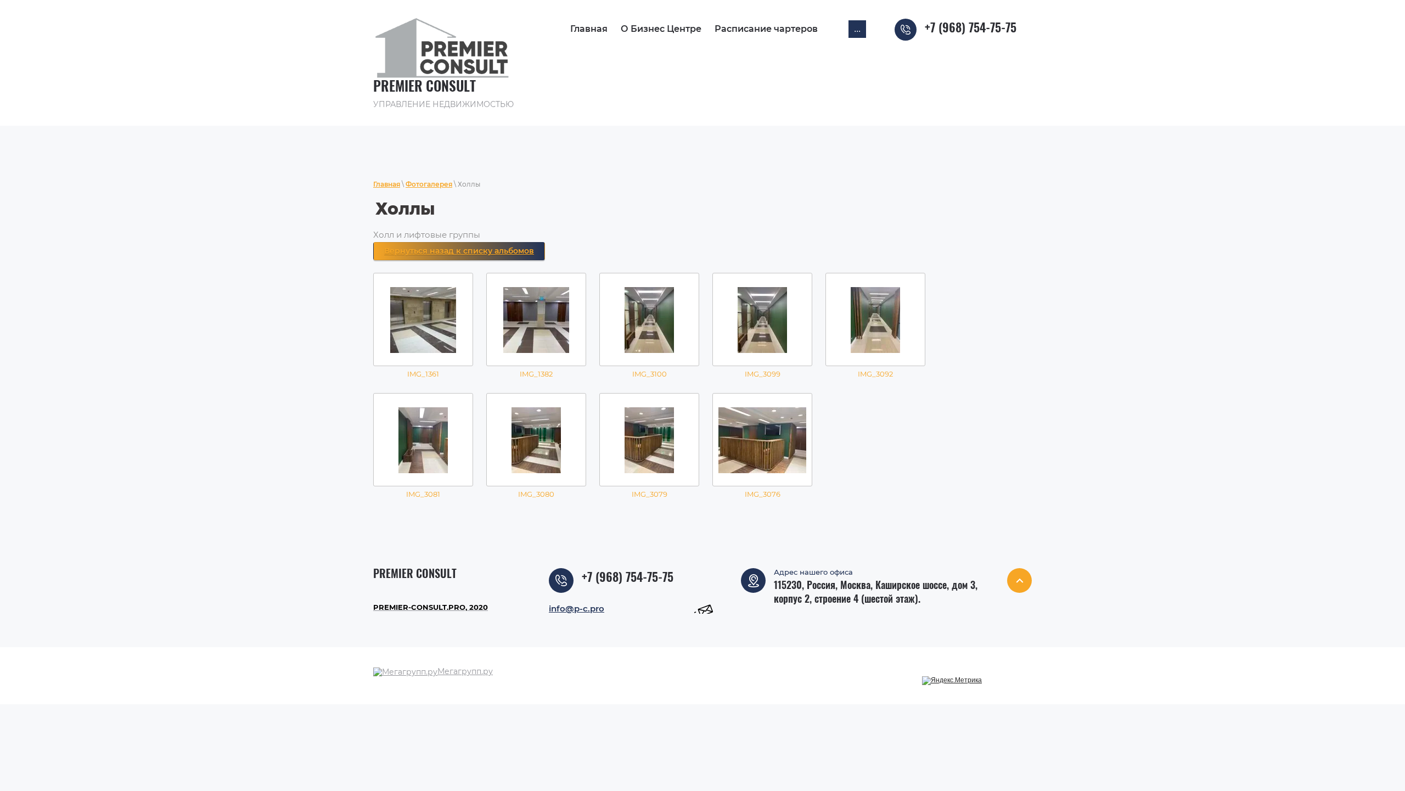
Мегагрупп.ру (465, 671)
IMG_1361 (423, 373)
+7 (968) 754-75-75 (970, 29)
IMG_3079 (649, 494)
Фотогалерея (429, 184)
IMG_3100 (649, 373)
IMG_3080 (536, 494)
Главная (386, 184)
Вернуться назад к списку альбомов (459, 251)
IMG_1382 (536, 373)
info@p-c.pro (576, 608)
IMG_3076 (762, 494)
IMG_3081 (423, 494)
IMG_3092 (875, 373)
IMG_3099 (762, 373)
